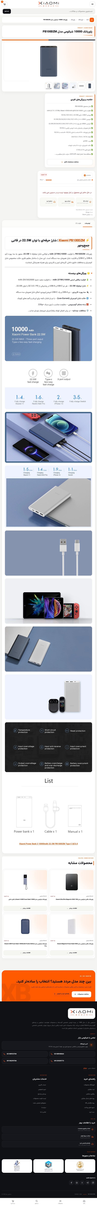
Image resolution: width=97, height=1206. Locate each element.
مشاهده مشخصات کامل (71, 162)
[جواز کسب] (48, 1166)
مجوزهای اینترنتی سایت (39, 1103)
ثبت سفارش (91, 1089)
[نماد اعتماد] (17, 1166)
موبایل (85, 1068)
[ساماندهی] (80, 1166)
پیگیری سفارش (90, 1094)
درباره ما (44, 1108)
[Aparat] (77, 1182)
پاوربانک (87, 212)
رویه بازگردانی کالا (89, 1103)
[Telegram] (87, 1182)
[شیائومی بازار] (48, 4)
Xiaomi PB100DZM (72, 240)
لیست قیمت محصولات (39, 1098)
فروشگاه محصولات (89, 1085)
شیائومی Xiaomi (86, 215)
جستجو (7, 11)
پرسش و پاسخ (42, 1094)
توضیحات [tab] (87, 223)
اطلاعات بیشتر (73, 908)
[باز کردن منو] (92, 4)
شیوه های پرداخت (89, 1108)
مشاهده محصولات (83, 994)
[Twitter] (82, 1182)
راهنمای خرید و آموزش (63, 994)
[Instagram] (93, 1182)
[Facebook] (71, 1182)
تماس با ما (43, 1112)
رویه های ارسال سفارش (87, 1098)
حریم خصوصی (42, 1089)
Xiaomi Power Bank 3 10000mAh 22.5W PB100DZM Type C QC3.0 (48, 843)
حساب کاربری (42, 1085)
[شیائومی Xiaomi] (87, 175)
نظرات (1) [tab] (78, 223)
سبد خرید (91, 1112)
